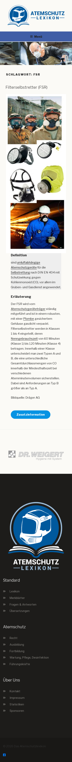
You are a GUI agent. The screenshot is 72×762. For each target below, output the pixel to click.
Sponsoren (17, 711)
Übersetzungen (20, 611)
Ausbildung (17, 644)
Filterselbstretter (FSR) (27, 87)
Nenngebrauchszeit (24, 338)
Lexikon (15, 591)
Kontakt (15, 691)
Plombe (28, 319)
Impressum (17, 698)
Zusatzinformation (30, 414)
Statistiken (17, 704)
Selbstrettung (20, 272)
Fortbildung (17, 651)
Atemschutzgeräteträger (28, 309)
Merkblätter (17, 598)
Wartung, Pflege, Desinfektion (29, 657)
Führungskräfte (20, 664)
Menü (38, 36)
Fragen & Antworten (23, 604)
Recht (13, 638)
